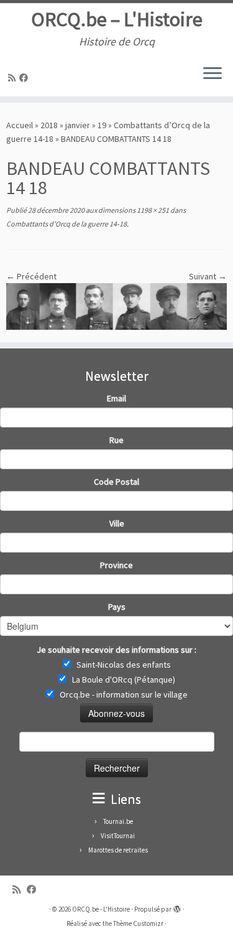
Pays (117, 606)
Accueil (19, 125)
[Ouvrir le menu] (212, 74)
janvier (77, 125)
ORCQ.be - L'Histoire (101, 909)
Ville (116, 523)
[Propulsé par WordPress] (177, 906)
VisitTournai (118, 835)
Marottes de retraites (118, 850)
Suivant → (208, 276)
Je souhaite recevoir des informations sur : (116, 649)
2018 (49, 125)
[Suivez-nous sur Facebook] (25, 77)
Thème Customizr (138, 923)
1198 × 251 (152, 210)
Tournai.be (118, 821)
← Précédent (31, 276)
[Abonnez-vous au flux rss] (13, 77)
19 (102, 125)
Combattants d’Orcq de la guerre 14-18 (66, 223)
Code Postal (116, 481)
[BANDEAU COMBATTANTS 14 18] (116, 305)
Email (116, 398)
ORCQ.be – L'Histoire (117, 19)
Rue (116, 440)
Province (116, 565)
